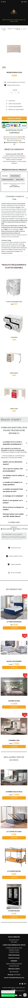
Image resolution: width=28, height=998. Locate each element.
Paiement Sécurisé (14, 966)
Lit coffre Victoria (14, 831)
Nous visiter (14, 942)
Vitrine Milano (14, 911)
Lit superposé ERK (14, 871)
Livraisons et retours (14, 952)
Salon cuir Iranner (14, 661)
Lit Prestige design (14, 622)
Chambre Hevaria (14, 701)
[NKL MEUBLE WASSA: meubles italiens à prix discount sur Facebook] (22, 984)
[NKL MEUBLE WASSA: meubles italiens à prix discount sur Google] (25, 984)
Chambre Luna (14, 740)
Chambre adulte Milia (14, 792)
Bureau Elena (14, 408)
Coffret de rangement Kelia (14, 301)
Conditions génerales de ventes (14, 947)
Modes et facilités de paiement (14, 963)
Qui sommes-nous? (14, 940)
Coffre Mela (14, 337)
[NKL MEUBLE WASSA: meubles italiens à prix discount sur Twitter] (20, 984)
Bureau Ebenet (14, 373)
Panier (25, 1)
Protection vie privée (14, 950)
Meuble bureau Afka (14, 72)
